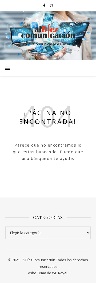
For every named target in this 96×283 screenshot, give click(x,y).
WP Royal (59, 272)
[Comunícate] (48, 31)
